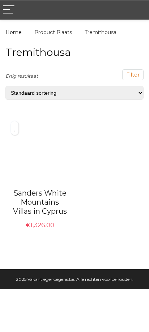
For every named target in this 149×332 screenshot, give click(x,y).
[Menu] (8, 10)
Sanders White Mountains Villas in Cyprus (40, 202)
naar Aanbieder (40, 232)
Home (13, 32)
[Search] (137, 10)
